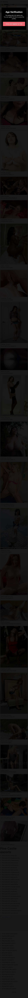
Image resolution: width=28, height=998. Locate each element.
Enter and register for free (14, 24)
